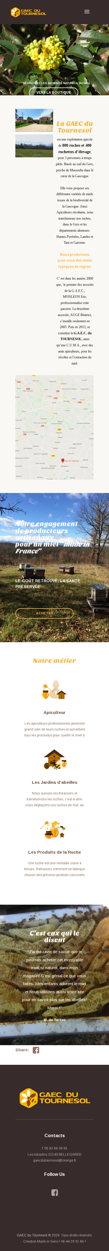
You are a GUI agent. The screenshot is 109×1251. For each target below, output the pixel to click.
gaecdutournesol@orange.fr (54, 1160)
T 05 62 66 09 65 (54, 1148)
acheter (44, 613)
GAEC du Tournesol (32, 1235)
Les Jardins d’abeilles (54, 782)
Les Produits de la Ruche (54, 852)
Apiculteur (54, 712)
